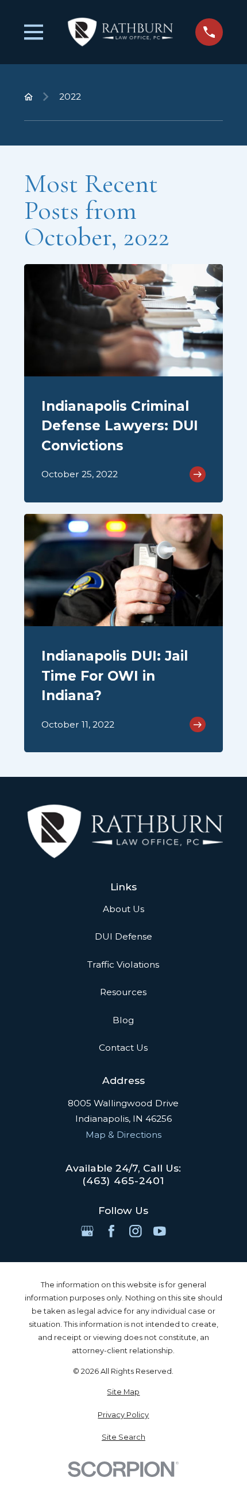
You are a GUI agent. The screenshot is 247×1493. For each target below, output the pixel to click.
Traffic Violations (123, 964)
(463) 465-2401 (123, 1180)
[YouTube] (159, 1231)
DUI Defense (123, 936)
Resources (123, 992)
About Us (123, 908)
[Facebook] (111, 1231)
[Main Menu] (34, 32)
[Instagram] (135, 1231)
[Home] (119, 32)
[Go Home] (28, 96)
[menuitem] (123, 1391)
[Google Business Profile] (87, 1231)
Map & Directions (123, 1134)
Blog (123, 1020)
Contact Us (123, 1047)
